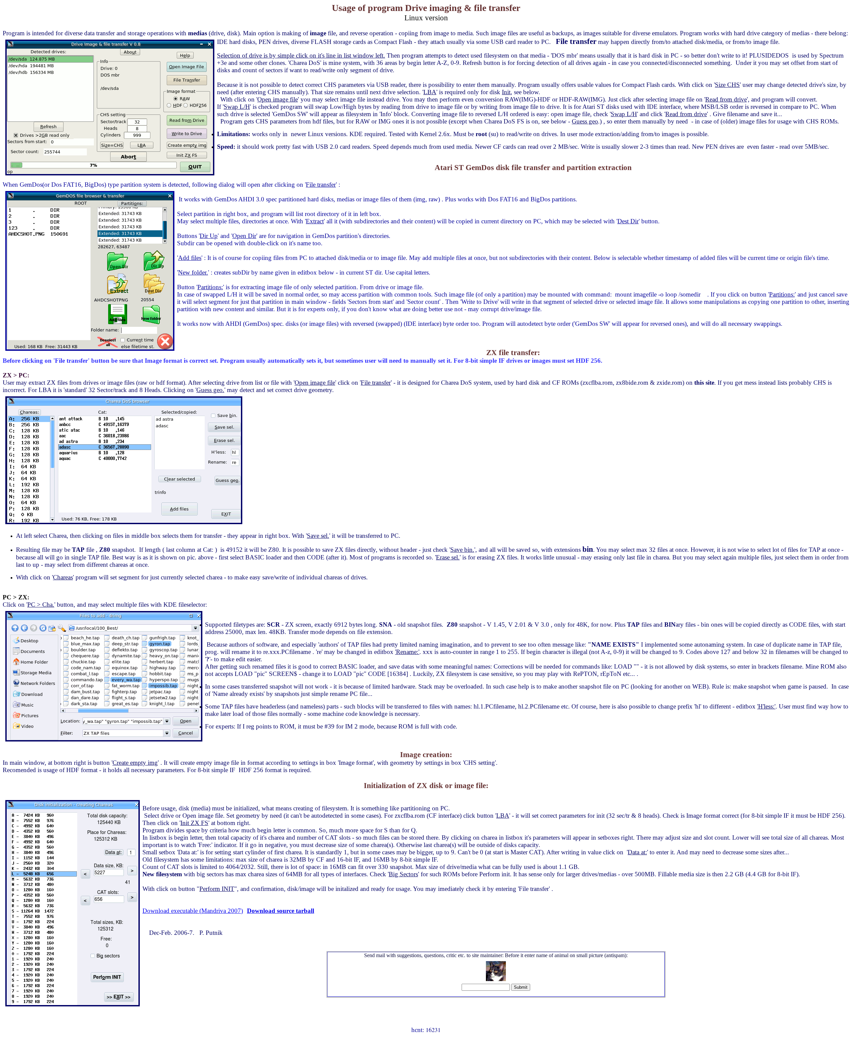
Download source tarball (280, 910)
